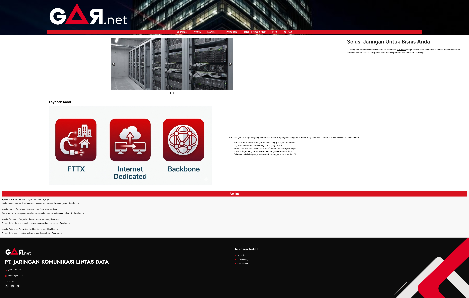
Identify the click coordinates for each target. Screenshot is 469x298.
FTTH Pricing (243, 259)
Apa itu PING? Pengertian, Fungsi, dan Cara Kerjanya (25, 199)
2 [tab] (173, 93)
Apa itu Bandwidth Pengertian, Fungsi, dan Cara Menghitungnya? (31, 219)
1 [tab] (170, 93)
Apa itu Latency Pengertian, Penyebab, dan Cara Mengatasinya (29, 209)
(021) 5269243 (14, 269)
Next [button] (230, 64)
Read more (74, 203)
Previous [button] (113, 64)
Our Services (243, 263)
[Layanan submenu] (218, 32)
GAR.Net (401, 49)
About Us (241, 255)
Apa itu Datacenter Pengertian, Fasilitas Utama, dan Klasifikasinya (30, 229)
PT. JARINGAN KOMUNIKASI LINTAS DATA (57, 262)
